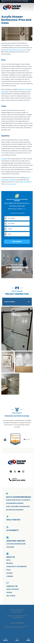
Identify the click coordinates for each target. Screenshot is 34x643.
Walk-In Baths (13, 519)
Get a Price (10, 596)
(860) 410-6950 (18, 480)
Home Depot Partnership (16, 566)
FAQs (8, 570)
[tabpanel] (17, 351)
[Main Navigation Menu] (29, 7)
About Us (10, 557)
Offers (9, 592)
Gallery (9, 573)
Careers (9, 576)
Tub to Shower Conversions (18, 506)
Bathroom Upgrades (14, 510)
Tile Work (10, 547)
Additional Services (15, 541)
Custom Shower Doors (16, 544)
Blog (8, 560)
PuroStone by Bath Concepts (18, 500)
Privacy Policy (17, 612)
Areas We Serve (12, 589)
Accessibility (12, 530)
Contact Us (12, 586)
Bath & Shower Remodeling (18, 497)
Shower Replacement (15, 503)
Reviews (9, 563)
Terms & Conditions (17, 610)
